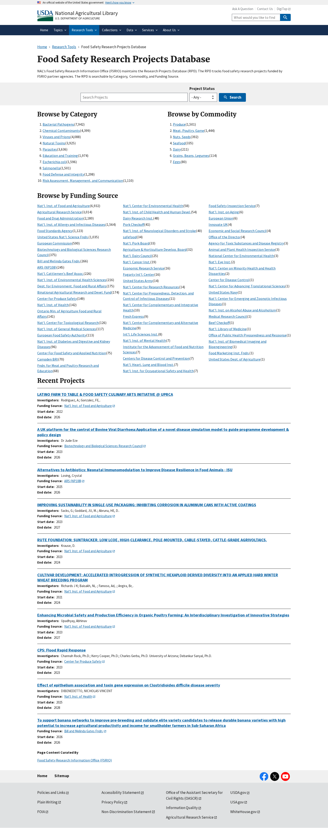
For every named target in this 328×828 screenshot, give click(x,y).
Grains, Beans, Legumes (191, 155)
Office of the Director (225, 237)
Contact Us (265, 8)
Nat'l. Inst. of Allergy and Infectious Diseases (71, 224)
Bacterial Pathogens (58, 124)
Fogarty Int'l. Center (138, 274)
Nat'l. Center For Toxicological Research (68, 322)
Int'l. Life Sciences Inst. (140, 334)
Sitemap (61, 775)
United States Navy (223, 292)
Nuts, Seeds (182, 137)
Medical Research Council (228, 316)
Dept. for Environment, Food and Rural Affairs (71, 286)
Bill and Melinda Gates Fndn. (58, 261)
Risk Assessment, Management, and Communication (83, 180)
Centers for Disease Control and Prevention (156, 358)
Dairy (177, 149)
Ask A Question (242, 8)
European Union (221, 218)
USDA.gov (238, 792)
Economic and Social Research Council (238, 230)
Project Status (202, 88)
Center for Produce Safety (57, 298)
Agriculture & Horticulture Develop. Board (155, 249)
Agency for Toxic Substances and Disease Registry (246, 243)
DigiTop (282, 9)
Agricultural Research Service (59, 212)
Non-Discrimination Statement (126, 811)
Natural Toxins (54, 143)
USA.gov (237, 802)
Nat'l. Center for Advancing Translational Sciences (247, 286)
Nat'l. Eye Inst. (220, 262)
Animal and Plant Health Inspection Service (242, 249)
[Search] (285, 17)
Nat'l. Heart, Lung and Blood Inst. (148, 364)
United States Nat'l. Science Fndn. (62, 237)
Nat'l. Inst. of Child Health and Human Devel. (157, 212)
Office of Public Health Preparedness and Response (247, 335)
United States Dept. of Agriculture (234, 359)
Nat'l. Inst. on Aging (224, 212)
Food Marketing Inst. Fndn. (229, 353)
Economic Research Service (143, 268)
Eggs (177, 162)
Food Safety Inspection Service (232, 205)
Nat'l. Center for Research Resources (151, 287)
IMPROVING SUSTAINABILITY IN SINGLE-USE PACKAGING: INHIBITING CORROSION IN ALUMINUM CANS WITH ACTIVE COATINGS (146, 504)
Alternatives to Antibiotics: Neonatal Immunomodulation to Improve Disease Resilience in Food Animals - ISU (135, 469)
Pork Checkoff (133, 224)
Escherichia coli (54, 162)
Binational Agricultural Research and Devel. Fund (74, 292)
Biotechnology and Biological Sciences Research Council (103, 446)
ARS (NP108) (46, 267)
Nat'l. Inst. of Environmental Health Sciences (71, 280)
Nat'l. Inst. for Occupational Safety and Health (158, 371)
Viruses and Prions (56, 137)
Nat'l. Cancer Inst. (136, 262)
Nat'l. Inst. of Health (53, 305)
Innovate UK (218, 224)
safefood (130, 237)
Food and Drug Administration (60, 218)
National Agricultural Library (86, 13)
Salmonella (51, 168)
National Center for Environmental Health (241, 255)
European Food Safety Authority (61, 335)
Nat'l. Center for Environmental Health (153, 205)
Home (42, 775)
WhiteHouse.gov (243, 811)
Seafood (179, 143)
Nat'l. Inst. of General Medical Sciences (66, 329)
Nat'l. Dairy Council (137, 255)
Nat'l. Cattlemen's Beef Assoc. (60, 273)
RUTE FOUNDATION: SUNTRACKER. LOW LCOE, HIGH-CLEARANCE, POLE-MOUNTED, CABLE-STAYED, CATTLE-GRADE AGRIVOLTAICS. (152, 539)
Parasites (50, 149)
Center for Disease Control (229, 280)
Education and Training (60, 155)
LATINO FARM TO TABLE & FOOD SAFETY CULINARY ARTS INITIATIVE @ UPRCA (105, 394)
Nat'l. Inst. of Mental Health (144, 340)
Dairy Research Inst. (138, 218)
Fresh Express (133, 316)
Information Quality (182, 807)
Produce (179, 124)
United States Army (138, 280)
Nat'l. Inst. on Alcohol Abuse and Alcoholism (242, 310)
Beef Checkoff (219, 322)
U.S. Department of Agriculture (77, 18)
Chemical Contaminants (61, 130)
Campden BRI (47, 359)
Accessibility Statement (121, 792)
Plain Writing (47, 802)
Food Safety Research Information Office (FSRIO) (74, 760)
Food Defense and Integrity (63, 174)
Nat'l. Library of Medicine (228, 329)
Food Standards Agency (55, 230)
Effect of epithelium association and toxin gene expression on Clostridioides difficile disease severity (128, 685)
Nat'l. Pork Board (136, 243)
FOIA (41, 811)
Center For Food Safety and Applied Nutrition (71, 353)
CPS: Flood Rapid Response (61, 650)
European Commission (54, 243)
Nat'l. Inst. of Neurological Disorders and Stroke (159, 230)
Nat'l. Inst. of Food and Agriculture (63, 205)
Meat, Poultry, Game (188, 130)
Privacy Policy (113, 802)
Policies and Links (51, 792)
